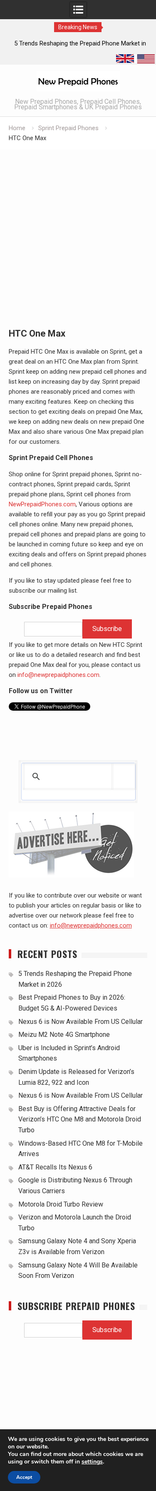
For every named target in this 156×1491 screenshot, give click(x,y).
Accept (24, 1477)
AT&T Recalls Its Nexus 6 (55, 1167)
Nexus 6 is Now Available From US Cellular (80, 1022)
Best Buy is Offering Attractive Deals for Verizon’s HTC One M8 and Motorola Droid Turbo (79, 1119)
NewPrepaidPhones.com (42, 504)
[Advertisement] (78, 231)
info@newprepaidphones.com (58, 675)
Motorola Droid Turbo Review (60, 1204)
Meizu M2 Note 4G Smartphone (64, 1034)
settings (92, 1462)
